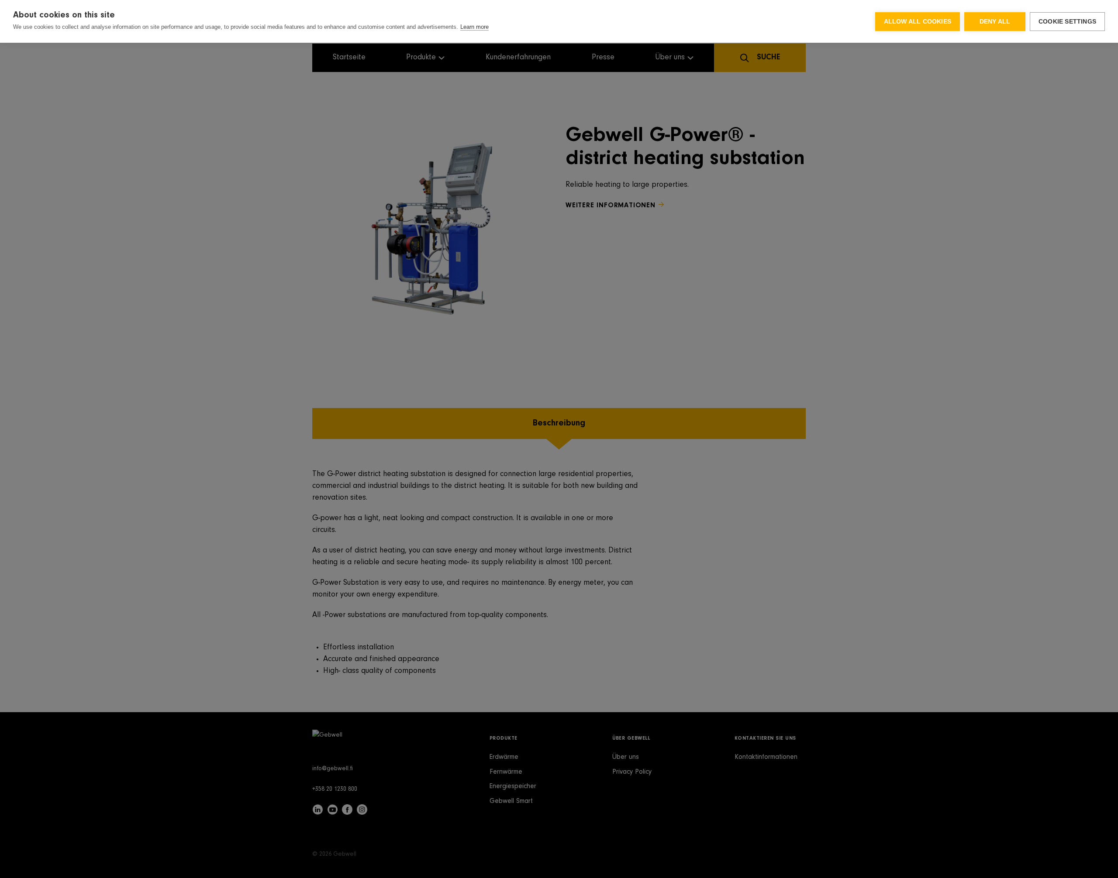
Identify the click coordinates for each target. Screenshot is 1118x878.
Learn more (474, 27)
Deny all (995, 21)
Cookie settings (1067, 21)
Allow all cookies (917, 21)
